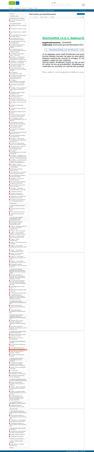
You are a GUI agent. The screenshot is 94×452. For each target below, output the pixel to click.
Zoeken (52, 2)
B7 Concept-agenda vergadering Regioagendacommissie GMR (17, 182)
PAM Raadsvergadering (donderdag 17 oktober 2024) (32, 10)
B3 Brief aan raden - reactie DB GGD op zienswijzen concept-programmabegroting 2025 (17, 147)
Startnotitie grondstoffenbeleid (18, 349)
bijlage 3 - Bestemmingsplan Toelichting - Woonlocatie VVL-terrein (17, 233)
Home (16, 10)
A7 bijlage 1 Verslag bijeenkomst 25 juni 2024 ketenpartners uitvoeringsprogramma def (17, 77)
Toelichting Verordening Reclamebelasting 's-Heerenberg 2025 (17, 373)
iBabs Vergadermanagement (71, 451)
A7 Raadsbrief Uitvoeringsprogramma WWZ (15, 73)
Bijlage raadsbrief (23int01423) (18, 434)
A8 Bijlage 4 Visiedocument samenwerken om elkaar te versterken (17, 99)
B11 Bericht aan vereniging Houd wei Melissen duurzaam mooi (17, 197)
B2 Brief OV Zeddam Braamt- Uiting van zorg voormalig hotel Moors (17, 144)
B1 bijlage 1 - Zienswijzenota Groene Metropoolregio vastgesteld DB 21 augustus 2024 (17, 140)
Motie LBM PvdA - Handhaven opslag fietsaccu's (16, 445)
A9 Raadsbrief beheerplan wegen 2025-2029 (17, 109)
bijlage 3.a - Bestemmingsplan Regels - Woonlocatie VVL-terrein (17, 236)
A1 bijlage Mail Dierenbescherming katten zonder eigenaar (17, 36)
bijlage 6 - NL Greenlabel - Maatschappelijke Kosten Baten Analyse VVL (18, 247)
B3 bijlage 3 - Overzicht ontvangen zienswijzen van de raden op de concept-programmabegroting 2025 (18, 161)
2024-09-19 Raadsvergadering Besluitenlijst (17, 21)
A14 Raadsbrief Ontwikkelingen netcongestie (17, 129)
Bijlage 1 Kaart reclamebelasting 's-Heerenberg (17, 368)
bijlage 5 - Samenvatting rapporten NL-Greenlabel (18, 243)
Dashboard (11, 8)
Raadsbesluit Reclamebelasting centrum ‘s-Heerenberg (17, 376)
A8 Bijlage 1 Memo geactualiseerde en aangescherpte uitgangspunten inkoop (18, 89)
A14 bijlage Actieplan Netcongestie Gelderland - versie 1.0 (17, 133)
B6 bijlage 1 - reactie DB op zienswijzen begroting (16, 179)
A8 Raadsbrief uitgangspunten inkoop (16, 85)
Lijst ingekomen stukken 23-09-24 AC (17, 29)
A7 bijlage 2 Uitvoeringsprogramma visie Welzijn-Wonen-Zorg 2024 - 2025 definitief (17, 81)
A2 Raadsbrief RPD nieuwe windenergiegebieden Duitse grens (16, 39)
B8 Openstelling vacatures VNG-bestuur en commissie (17, 185)
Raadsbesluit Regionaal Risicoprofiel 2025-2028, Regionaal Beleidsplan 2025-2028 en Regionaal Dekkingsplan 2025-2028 (17, 296)
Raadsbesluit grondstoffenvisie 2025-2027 (17, 355)
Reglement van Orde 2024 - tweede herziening (16, 338)
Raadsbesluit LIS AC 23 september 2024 (17, 26)
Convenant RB (14, 370)
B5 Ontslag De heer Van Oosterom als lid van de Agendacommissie (17, 173)
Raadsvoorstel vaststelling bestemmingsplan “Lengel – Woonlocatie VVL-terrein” (16, 223)
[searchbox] (66, 5)
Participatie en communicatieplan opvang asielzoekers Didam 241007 (17, 421)
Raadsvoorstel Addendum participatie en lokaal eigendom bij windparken (16, 383)
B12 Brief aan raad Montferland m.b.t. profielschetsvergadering (17, 200)
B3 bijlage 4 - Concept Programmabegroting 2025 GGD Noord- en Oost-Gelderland (18, 166)
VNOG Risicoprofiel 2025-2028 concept (16, 287)
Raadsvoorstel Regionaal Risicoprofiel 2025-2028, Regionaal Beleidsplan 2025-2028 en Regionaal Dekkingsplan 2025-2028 (17, 276)
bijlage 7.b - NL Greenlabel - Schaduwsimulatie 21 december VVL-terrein (17, 258)
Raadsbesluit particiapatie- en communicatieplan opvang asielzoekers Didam (17, 424)
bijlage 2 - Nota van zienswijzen (18, 230)
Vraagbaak (30, 8)
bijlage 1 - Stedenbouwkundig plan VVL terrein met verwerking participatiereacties (18, 227)
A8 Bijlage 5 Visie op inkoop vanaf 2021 (17, 103)
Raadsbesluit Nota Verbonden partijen (16, 214)
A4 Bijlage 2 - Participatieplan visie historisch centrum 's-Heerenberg (17, 62)
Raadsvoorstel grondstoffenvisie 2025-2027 (17, 345)
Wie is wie (24, 8)
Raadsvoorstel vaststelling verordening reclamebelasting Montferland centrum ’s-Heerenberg (17, 364)
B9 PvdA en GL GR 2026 (16, 191)
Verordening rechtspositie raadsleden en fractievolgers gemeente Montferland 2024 (18, 328)
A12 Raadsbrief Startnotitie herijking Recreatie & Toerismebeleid (17, 123)
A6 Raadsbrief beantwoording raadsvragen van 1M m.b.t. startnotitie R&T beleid (17, 69)
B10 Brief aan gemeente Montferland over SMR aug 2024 (16, 194)
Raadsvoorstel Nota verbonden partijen (17, 209)
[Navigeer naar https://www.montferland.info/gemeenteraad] (14, 4)
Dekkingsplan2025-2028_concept (18, 292)
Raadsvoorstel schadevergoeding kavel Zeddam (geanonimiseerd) (17, 432)
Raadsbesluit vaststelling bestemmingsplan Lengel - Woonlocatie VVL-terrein (17, 265)
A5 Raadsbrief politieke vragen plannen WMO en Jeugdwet (17, 65)
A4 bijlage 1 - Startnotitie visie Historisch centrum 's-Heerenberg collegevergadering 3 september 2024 (17, 58)
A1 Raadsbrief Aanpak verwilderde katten (17, 32)
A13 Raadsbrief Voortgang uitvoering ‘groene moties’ (16, 126)
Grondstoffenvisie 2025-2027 (17, 347)
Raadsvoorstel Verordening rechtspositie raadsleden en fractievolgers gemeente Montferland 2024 (17, 322)
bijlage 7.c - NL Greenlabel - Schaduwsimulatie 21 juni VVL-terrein (17, 262)
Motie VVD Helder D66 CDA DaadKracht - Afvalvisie (16, 352)
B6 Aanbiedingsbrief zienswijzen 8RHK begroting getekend (17, 176)
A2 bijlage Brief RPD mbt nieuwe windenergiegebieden (17, 42)
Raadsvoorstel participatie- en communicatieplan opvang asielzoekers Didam (17, 417)
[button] (83, 5)
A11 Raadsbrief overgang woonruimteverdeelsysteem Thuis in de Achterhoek (17, 119)
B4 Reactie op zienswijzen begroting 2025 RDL (16, 169)
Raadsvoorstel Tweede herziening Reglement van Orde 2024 (17, 335)
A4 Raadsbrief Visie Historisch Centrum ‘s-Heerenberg (16, 54)
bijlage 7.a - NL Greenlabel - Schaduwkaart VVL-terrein (16, 254)
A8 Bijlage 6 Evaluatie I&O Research (16, 106)
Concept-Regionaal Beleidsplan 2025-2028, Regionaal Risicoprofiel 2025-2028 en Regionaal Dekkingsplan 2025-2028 (17, 282)
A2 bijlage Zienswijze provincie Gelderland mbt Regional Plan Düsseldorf (17, 46)
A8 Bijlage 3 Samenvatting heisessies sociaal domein (16, 96)
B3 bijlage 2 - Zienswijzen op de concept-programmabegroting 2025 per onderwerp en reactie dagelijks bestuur (18, 157)
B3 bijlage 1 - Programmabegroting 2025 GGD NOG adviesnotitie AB (17, 152)
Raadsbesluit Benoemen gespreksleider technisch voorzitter (16, 406)
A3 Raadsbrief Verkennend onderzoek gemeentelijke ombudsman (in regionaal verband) (17, 50)
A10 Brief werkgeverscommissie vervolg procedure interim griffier (17, 115)
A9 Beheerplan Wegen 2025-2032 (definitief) (17, 112)
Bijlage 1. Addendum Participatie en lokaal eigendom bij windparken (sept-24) (17, 388)
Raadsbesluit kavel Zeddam (17, 436)
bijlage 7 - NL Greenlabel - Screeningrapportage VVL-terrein (16, 251)
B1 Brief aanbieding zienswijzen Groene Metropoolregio (17, 136)
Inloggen (82, 451)
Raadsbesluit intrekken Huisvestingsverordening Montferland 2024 (17, 311)
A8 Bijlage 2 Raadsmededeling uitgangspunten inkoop (17, 93)
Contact (35, 8)
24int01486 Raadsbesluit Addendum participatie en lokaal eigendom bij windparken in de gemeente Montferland (16, 397)
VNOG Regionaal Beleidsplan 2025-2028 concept (18, 290)
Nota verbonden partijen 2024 (18, 211)
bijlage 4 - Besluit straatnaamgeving (14, 240)
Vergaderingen (17, 8)
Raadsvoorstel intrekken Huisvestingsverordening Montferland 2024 (17, 307)
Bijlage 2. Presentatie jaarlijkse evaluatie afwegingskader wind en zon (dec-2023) (17, 393)
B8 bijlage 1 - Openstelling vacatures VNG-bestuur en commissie (17, 189)
